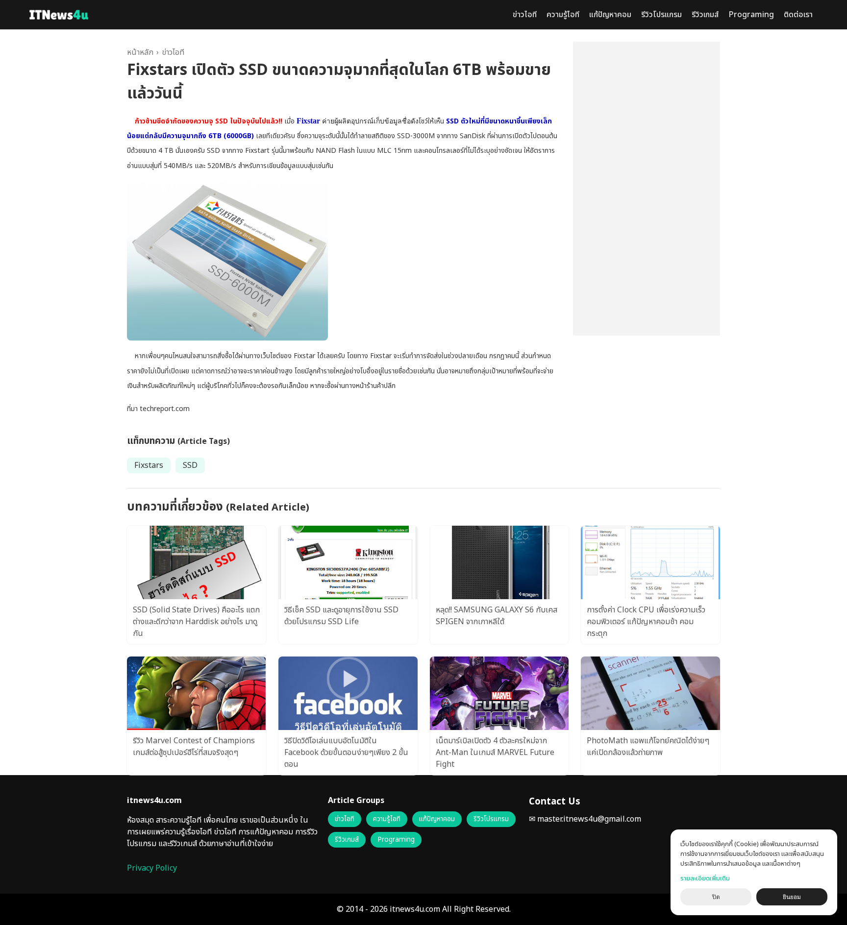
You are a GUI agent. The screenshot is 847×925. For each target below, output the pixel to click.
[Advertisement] (646, 189)
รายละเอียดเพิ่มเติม (705, 878)
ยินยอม (792, 897)
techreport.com (165, 409)
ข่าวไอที (525, 15)
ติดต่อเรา (798, 15)
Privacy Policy (152, 868)
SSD (190, 465)
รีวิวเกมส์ (705, 15)
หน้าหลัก (140, 52)
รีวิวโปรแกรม (661, 15)
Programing (751, 15)
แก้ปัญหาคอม (610, 15)
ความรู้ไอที (563, 15)
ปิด (716, 897)
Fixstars (148, 465)
